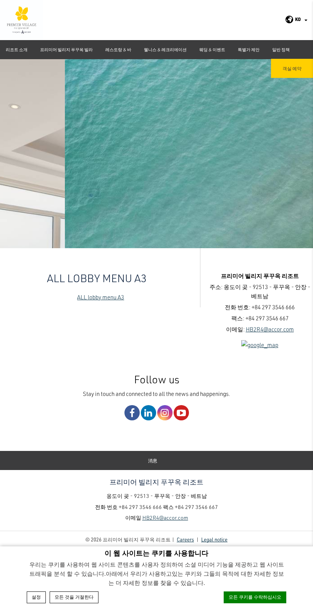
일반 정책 (281, 49)
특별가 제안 (249, 49)
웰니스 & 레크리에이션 (165, 49)
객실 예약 (292, 68)
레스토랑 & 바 (118, 49)
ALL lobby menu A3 (100, 297)
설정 (36, 597)
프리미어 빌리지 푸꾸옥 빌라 (66, 49)
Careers (185, 539)
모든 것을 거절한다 (74, 597)
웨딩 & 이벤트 (212, 49)
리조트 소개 (16, 49)
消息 (152, 460)
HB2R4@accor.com (270, 329)
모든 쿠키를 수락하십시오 (255, 597)
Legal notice (214, 539)
